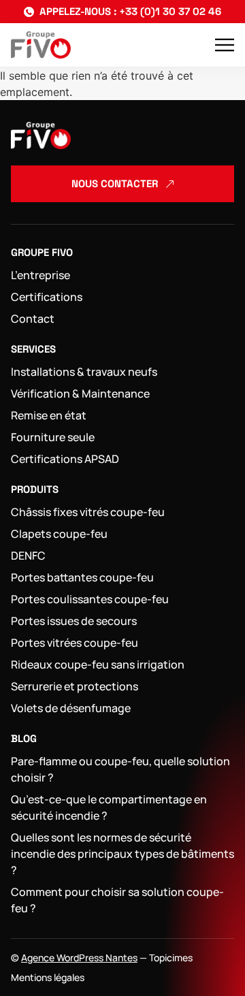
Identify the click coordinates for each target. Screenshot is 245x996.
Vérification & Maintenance (80, 393)
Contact (32, 318)
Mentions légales (47, 977)
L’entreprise (40, 275)
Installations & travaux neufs (84, 371)
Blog (24, 738)
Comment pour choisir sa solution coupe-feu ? (117, 900)
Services (33, 348)
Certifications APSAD (65, 458)
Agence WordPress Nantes (79, 957)
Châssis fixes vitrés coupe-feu (88, 511)
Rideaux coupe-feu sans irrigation (97, 664)
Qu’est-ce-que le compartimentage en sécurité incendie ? (109, 807)
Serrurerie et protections (74, 686)
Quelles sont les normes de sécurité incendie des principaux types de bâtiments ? (122, 854)
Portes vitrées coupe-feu (74, 642)
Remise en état (48, 415)
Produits (35, 489)
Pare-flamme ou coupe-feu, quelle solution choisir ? (120, 769)
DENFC (28, 555)
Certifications (46, 296)
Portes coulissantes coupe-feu (90, 599)
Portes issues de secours (74, 620)
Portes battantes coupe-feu (82, 577)
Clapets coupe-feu (59, 533)
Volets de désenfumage (71, 708)
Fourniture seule (53, 437)
